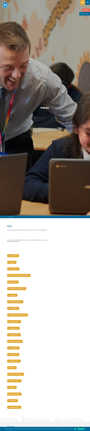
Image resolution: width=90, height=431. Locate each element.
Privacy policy (81, 428)
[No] (88, 428)
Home (8, 216)
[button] (13, 255)
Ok (75, 428)
